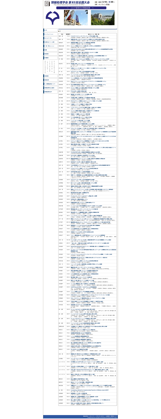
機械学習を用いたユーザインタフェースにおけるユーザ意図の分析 (86, 267)
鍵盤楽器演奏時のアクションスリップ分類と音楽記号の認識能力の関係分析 (88, 158)
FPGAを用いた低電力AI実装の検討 (79, 91)
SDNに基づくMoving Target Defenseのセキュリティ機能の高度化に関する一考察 (89, 369)
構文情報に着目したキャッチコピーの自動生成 (81, 277)
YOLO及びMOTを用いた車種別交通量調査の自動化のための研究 (85, 152)
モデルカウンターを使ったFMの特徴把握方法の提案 (82, 71)
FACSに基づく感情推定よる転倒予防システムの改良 (83, 155)
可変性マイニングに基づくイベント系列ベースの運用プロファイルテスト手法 (88, 68)
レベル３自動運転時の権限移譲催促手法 (80, 336)
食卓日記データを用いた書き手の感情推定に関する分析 (83, 162)
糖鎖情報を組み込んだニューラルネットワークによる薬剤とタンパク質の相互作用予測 (90, 222)
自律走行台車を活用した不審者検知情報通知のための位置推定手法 (86, 346)
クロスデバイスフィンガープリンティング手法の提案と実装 (84, 36)
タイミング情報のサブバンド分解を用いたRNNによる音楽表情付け (86, 46)
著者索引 (47, 53)
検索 (46, 49)
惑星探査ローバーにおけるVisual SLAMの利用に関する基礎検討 (85, 225)
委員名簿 (47, 79)
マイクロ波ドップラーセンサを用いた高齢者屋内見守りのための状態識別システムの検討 (91, 239)
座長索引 (47, 76)
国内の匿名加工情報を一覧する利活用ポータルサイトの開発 (84, 52)
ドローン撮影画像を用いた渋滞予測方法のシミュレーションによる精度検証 (88, 235)
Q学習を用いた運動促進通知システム (79, 199)
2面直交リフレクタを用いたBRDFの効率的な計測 (82, 232)
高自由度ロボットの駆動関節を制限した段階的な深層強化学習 (85, 212)
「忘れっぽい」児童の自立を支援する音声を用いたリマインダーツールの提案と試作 (90, 243)
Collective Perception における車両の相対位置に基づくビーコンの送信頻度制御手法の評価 (92, 49)
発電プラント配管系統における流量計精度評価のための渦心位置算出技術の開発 (89, 175)
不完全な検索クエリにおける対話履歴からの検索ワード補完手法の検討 (87, 301)
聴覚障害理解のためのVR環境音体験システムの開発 (82, 123)
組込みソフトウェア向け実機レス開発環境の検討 (82, 382)
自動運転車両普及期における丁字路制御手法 (81, 333)
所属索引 (47, 57)
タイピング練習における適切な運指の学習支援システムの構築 (85, 87)
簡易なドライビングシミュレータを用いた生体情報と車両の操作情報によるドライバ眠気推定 (92, 189)
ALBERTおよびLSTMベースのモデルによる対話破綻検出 (84, 287)
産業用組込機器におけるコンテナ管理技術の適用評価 (83, 42)
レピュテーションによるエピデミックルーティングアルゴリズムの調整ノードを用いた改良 (91, 254)
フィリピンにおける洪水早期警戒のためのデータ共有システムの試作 (86, 205)
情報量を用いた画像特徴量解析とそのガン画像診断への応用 (84, 396)
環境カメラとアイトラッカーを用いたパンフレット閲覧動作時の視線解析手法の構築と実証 (91, 219)
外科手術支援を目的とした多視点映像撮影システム (82, 171)
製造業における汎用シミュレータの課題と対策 (81, 94)
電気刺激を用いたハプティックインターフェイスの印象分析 (84, 209)
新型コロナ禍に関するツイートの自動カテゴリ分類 (82, 280)
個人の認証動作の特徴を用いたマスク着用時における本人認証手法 (86, 342)
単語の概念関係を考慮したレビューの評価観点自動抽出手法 (84, 270)
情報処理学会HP (48, 91)
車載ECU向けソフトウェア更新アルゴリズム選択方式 (83, 329)
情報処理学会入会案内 (49, 87)
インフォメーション (49, 34)
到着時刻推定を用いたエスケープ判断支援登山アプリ (83, 202)
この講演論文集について (50, 83)
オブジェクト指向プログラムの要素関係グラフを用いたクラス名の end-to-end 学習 (90, 141)
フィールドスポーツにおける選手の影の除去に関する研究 (84, 314)
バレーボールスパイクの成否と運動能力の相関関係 (82, 358)
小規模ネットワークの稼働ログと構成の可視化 (81, 104)
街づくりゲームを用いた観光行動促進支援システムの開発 (84, 183)
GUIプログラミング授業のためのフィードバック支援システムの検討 (86, 101)
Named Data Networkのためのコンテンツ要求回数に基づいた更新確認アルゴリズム (90, 246)
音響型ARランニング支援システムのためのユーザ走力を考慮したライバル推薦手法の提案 (91, 385)
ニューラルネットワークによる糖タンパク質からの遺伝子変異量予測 (86, 215)
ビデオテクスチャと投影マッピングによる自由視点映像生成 (84, 168)
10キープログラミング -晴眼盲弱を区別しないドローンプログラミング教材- (88, 298)
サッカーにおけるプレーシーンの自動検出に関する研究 (83, 318)
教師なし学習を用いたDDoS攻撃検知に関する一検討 (83, 374)
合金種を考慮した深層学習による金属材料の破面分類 (83, 97)
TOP (46, 30)
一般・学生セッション (49, 45)
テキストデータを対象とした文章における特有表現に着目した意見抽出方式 (88, 128)
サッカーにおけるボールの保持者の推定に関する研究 (83, 309)
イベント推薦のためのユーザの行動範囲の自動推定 (82, 291)
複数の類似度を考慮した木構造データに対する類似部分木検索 (85, 144)
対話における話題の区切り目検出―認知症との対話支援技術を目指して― (87, 403)
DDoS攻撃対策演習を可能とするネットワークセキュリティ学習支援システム (88, 84)
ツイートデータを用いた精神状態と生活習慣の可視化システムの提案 (86, 264)
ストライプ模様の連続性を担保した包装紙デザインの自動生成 (85, 110)
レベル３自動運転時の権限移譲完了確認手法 (81, 339)
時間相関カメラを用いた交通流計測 (79, 393)
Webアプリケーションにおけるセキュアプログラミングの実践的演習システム (88, 81)
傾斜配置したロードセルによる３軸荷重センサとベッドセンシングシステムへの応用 (90, 59)
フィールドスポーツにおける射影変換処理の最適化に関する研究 (85, 74)
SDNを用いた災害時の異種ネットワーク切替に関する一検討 (84, 366)
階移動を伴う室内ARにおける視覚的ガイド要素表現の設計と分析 (86, 354)
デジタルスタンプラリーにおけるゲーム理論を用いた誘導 (84, 196)
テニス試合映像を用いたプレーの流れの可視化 (81, 117)
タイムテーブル (48, 38)
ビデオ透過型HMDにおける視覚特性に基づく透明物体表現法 (84, 228)
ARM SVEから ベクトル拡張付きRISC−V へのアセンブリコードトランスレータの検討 (90, 295)
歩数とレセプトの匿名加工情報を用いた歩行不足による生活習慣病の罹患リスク (89, 55)
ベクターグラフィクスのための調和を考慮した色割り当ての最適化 (86, 107)
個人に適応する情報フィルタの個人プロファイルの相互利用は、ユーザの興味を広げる (90, 400)
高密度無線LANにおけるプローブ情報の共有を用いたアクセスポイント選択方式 (89, 257)
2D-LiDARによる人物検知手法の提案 (79, 349)
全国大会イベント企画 (49, 42)
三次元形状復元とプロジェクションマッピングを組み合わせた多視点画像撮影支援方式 (90, 165)
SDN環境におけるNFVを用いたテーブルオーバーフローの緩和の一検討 (87, 361)
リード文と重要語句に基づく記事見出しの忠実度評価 (83, 283)
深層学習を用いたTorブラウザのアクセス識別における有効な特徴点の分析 (88, 39)
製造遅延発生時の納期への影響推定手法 (80, 192)
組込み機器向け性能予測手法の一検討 (79, 379)
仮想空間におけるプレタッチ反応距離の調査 (81, 304)
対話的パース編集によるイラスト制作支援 (80, 114)
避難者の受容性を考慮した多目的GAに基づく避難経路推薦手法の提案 (87, 186)
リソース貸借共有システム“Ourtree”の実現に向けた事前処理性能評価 (87, 78)
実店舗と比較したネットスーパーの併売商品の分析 (82, 63)
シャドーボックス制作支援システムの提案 (80, 120)
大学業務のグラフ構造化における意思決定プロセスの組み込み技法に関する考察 (89, 326)
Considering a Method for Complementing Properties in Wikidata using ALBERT (90, 390)
